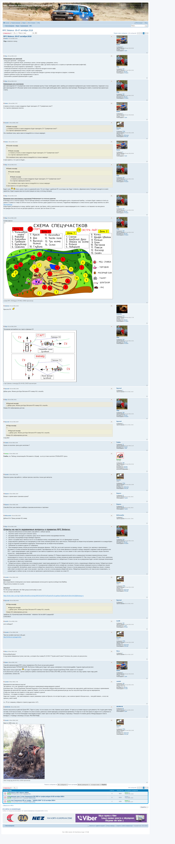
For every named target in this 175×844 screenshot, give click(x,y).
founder (118, 128)
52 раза (126, 321)
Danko (118, 44)
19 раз (125, 320)
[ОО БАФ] (39, 822)
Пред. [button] (138, 33)
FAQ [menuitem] (39, 23)
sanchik (9, 798)
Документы (123, 5)
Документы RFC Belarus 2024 (18, 792)
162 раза (126, 135)
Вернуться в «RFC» (9, 805)
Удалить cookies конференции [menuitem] (125, 825)
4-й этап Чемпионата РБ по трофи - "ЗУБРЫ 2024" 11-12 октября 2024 (31, 800)
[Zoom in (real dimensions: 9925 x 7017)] (58, 298)
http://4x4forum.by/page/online (12, 637)
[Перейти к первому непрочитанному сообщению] (7, 792)
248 (123, 463)
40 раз (126, 468)
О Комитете (124, 7)
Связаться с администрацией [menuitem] (97, 825)
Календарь (123, 3)
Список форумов (9, 825)
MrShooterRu (120, 515)
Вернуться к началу (146, 52)
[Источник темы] (6, 128)
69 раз (126, 627)
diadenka (119, 314)
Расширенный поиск (36, 33)
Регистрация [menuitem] (139, 23)
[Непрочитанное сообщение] (3, 38)
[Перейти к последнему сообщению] (129, 792)
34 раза (126, 72)
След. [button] (147, 33)
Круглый (118, 388)
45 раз (125, 71)
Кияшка (118, 459)
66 (123, 708)
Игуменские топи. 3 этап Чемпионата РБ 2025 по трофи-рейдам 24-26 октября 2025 (35, 796)
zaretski (118, 681)
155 (123, 623)
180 (123, 683)
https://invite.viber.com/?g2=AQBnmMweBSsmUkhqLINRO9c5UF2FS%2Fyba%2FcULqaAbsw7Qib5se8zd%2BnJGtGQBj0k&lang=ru (43, 595)
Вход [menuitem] (146, 23)
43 (123, 495)
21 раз (126, 688)
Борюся (118, 493)
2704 (123, 131)
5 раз (125, 711)
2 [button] (141, 33)
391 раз (126, 136)
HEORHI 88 (119, 706)
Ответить (6, 33)
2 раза (126, 498)
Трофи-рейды (32, 798)
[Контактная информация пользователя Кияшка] (129, 469)
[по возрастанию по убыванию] (95, 784)
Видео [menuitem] (24, 23)
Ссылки (7, 23)
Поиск (146, 26)
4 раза (125, 447)
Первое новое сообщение (120, 33)
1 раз (125, 50)
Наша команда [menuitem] (111, 825)
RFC (30, 794)
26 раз (125, 687)
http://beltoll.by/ (7, 204)
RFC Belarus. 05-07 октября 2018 (18, 30)
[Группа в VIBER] (111, 822)
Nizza (118, 651)
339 (123, 69)
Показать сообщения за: (50, 784)
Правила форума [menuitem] (15, 23)
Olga (117, 67)
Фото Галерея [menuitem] (31, 23)
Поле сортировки (72, 784)
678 (123, 316)
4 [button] (145, 33)
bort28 (118, 621)
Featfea (118, 442)
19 (123, 444)
